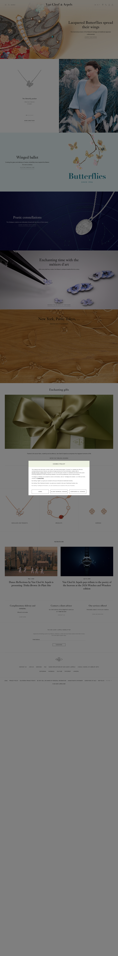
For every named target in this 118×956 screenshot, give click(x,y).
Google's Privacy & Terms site (39, 472)
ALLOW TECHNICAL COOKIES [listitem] (59, 491)
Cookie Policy (40, 478)
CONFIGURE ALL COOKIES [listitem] (77, 491)
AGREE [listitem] (40, 491)
